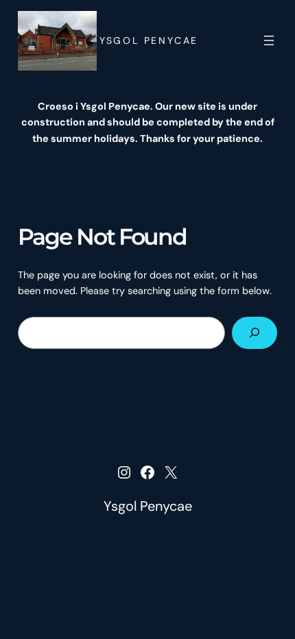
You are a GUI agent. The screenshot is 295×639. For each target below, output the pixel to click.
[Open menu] (269, 40)
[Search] (255, 333)
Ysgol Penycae (148, 40)
